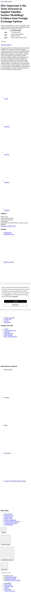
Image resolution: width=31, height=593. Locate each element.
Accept (15, 301)
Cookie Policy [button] (7, 294)
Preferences (15, 305)
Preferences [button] (15, 296)
